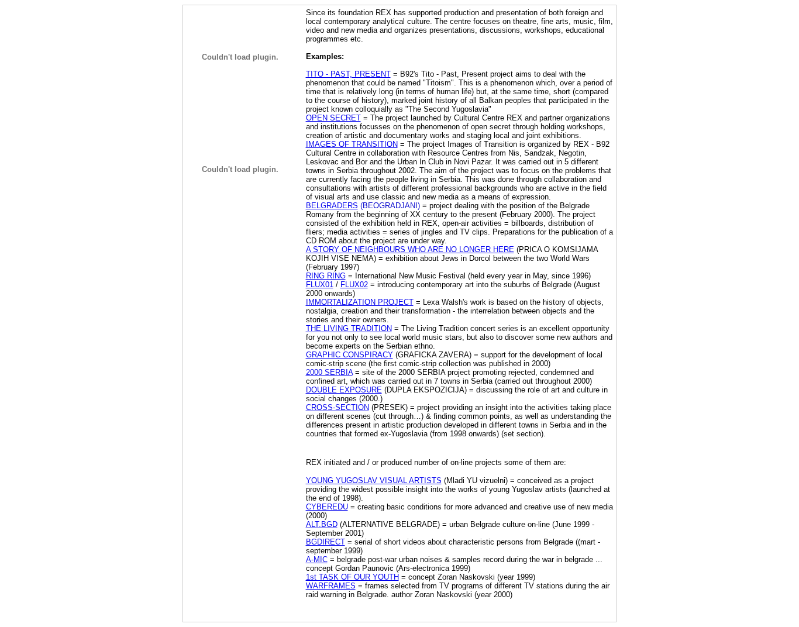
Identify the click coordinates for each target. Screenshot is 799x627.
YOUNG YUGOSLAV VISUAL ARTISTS (374, 480)
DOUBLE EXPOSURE (344, 389)
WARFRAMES (331, 585)
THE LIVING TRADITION (349, 328)
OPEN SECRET (333, 117)
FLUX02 (354, 284)
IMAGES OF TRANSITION (352, 144)
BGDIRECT (325, 542)
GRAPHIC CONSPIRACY (349, 354)
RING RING (326, 275)
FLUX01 (319, 284)
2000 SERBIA (329, 372)
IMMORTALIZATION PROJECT (360, 302)
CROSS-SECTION (337, 407)
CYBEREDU (327, 506)
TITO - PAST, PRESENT (348, 74)
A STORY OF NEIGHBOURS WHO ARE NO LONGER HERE (410, 249)
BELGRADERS (332, 205)
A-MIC (317, 559)
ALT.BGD (321, 524)
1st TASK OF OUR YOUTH (352, 577)
